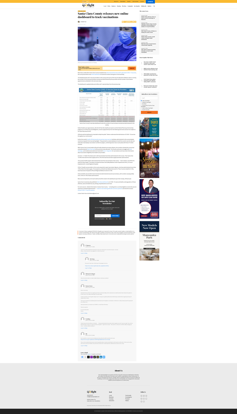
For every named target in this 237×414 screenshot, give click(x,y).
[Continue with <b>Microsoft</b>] (97, 357)
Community (128, 395)
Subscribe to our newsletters (93, 401)
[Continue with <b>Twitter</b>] (88, 357)
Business (111, 397)
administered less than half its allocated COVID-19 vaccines (121, 72)
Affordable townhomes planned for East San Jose (151, 74)
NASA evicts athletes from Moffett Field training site (151, 69)
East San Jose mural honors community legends (148, 44)
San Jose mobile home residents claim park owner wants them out (150, 63)
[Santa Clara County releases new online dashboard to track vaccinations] (107, 43)
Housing (111, 399)
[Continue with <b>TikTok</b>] (94, 357)
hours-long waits (107, 151)
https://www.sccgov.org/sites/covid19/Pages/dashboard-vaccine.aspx (95, 339)
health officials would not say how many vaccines (99, 139)
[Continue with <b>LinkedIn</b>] (101, 357)
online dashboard (95, 74)
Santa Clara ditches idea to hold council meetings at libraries (148, 18)
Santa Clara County (81, 11)
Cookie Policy (94, 405)
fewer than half (91, 149)
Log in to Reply (84, 253)
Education (111, 400)
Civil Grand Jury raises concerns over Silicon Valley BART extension (150, 80)
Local (110, 395)
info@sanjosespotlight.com (93, 396)
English (85, 1)
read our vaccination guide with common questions (109, 188)
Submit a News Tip (91, 399)
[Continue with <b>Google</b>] (85, 357)
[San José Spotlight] (89, 5)
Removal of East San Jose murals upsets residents (150, 86)
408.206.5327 (90, 395)
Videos (127, 400)
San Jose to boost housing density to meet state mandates (148, 51)
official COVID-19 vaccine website (86, 190)
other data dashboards (102, 182)
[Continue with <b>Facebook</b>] (82, 357)
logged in (89, 354)
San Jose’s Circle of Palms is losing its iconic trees (148, 31)
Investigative (128, 397)
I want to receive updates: (100, 218)
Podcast (127, 399)
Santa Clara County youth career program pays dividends (148, 38)
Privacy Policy (89, 405)
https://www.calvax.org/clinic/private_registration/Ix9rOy (97, 265)
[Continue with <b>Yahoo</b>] (91, 357)
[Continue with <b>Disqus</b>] (104, 357)
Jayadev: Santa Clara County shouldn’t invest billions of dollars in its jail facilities (148, 25)
